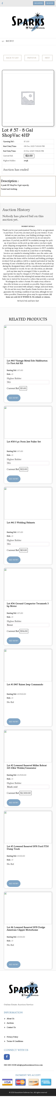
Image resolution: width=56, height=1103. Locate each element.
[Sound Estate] (28, 22)
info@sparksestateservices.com (30, 1065)
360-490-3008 (10, 1065)
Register (39, 3)
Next (47, 58)
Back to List (12, 58)
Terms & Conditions (15, 1041)
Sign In (50, 3)
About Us (10, 1019)
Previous (31, 58)
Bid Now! (13, 398)
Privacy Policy (12, 1037)
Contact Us (11, 1027)
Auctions (10, 1023)
